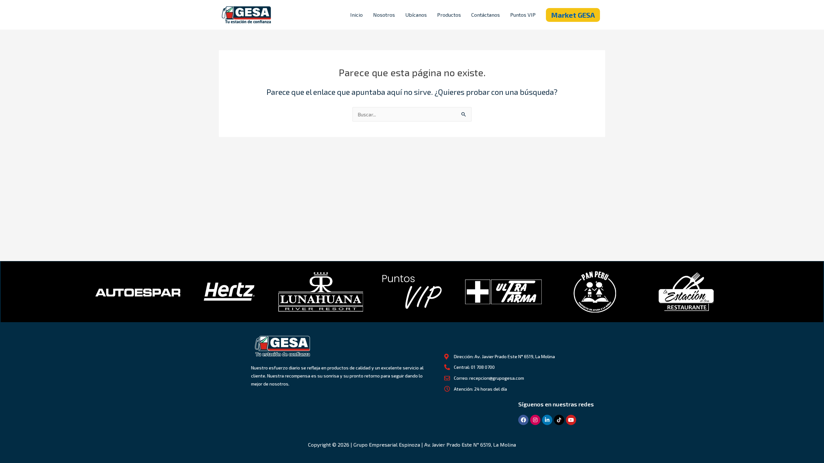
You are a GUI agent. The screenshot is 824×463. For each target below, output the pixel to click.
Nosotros (384, 15)
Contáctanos (485, 15)
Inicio (356, 15)
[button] (573, 15)
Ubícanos (416, 15)
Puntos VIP (523, 15)
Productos (449, 15)
